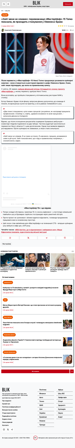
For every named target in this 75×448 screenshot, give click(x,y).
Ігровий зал (6, 404)
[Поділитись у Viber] (65, 238)
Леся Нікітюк (8, 317)
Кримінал (43, 417)
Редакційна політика (9, 416)
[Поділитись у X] (28, 238)
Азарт (60, 417)
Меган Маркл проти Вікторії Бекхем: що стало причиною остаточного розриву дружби (32, 306)
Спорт (60, 401)
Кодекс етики (6, 419)
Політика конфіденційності (11, 407)
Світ (5, 300)
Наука (60, 413)
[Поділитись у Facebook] (10, 238)
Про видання (6, 401)
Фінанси (42, 393)
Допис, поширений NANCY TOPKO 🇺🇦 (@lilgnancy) (26, 204)
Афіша (60, 390)
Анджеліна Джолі (9, 334)
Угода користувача (8, 413)
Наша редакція (7, 422)
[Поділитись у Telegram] (47, 238)
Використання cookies (10, 410)
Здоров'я (61, 405)
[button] (4, 4)
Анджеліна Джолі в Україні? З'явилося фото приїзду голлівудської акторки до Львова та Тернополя (32, 341)
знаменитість (8, 282)
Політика (42, 390)
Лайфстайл (62, 397)
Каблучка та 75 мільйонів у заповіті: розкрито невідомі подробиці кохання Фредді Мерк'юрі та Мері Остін (30, 289)
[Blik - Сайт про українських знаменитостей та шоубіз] (6, 391)
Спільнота (68, 4)
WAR (41, 405)
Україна (42, 413)
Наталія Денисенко (9, 352)
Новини (42, 421)
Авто (41, 397)
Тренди (42, 425)
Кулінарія (61, 409)
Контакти (5, 425)
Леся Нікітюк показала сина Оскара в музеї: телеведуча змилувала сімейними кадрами (32, 324)
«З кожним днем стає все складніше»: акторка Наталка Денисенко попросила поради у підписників (32, 358)
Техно (41, 401)
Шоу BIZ (4, 15)
